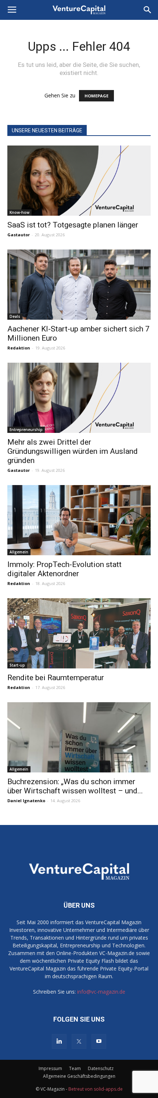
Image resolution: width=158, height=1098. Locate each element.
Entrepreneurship (26, 429)
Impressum (50, 1068)
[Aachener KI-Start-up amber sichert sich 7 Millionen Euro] (79, 285)
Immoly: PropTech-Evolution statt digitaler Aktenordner (64, 569)
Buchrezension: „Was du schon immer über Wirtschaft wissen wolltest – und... (75, 786)
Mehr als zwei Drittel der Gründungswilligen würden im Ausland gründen (72, 451)
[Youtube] (98, 1041)
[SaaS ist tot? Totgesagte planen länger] (79, 181)
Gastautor (18, 234)
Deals (15, 316)
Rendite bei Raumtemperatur (55, 677)
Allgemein (19, 552)
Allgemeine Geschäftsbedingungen (79, 1076)
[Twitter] (79, 1041)
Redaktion (18, 348)
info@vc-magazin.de (101, 991)
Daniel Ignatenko (26, 800)
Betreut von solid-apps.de (95, 1089)
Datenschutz (101, 1068)
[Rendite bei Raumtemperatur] (79, 633)
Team (75, 1068)
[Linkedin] (59, 1041)
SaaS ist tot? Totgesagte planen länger (72, 224)
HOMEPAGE (96, 95)
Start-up (17, 665)
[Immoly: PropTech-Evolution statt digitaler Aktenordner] (79, 520)
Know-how (19, 212)
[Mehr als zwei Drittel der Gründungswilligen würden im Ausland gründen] (79, 398)
